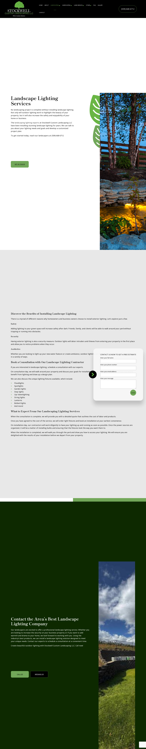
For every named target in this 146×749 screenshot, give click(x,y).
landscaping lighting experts (27, 122)
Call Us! (20, 674)
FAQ (94, 5)
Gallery (100, 5)
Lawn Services (78, 5)
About (46, 5)
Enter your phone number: (108, 365)
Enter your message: (107, 378)
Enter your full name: (107, 358)
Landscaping (55, 5)
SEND (133, 393)
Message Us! (39, 674)
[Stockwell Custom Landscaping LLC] (19, 9)
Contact (42, 12)
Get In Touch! (20, 164)
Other (88, 5)
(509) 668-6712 (127, 9)
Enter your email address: (108, 371)
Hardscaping (66, 5)
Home (41, 5)
